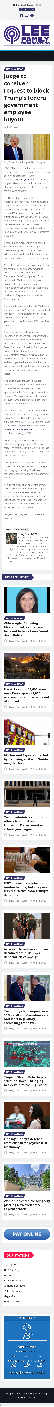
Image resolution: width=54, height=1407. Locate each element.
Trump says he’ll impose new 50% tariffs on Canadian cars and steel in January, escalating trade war (26, 1017)
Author (8, 529)
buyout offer (28, 179)
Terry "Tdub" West (29, 534)
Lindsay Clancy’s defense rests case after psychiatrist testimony (25, 1143)
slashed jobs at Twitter (19, 429)
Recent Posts (20, 529)
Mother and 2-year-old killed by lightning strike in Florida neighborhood (26, 759)
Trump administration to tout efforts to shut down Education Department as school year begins (27, 823)
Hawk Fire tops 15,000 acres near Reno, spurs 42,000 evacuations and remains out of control (26, 695)
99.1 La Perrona (12, 1291)
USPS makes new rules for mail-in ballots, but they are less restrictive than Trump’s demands (26, 889)
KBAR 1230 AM (11, 1301)
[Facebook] (11, 549)
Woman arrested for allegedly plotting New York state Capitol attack (27, 1205)
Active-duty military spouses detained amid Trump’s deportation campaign (26, 953)
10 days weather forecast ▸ (27, 1372)
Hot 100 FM (10, 1265)
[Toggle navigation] (27, 56)
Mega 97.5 (9, 1296)
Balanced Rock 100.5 (14, 1285)
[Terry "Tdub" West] (11, 538)
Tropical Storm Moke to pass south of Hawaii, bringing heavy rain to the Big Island (26, 1081)
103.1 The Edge (12, 1270)
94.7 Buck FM (10, 1275)
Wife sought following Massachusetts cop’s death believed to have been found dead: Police (26, 629)
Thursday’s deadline (24, 213)
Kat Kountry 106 (12, 1280)
